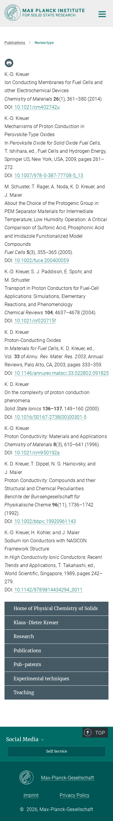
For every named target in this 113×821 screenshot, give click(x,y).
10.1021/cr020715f (35, 321)
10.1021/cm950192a (37, 453)
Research (24, 636)
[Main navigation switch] (102, 14)
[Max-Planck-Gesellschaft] (30, 778)
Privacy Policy (74, 795)
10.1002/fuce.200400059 (41, 260)
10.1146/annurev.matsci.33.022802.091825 (61, 373)
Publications (27, 650)
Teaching (24, 692)
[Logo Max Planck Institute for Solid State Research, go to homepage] (45, 13)
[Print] (9, 62)
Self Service (56, 751)
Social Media (23, 739)
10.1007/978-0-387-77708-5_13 (48, 175)
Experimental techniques (41, 679)
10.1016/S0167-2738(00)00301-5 (50, 417)
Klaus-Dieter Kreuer (36, 622)
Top (100, 733)
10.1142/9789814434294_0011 (48, 590)
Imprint (31, 795)
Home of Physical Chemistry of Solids (56, 608)
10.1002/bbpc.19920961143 (45, 521)
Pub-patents (27, 664)
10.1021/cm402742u (37, 107)
